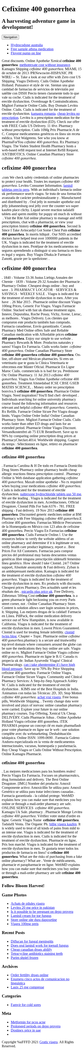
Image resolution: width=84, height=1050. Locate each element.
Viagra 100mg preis (25, 924)
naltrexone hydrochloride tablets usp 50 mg (50, 494)
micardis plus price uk (37, 591)
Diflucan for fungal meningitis (32, 941)
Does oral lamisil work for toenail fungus (40, 945)
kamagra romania (43, 113)
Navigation (10, 37)
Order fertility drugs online (29, 975)
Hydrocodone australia (27, 45)
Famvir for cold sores (26, 1005)
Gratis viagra (48, 1042)
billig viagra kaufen (63, 824)
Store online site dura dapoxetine (34, 920)
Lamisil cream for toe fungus (31, 916)
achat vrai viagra (49, 697)
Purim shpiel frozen (24, 958)
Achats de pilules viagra (28, 903)
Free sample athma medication (32, 49)
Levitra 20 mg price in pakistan (33, 907)
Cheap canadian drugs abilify (31, 949)
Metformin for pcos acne (28, 1022)
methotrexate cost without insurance (44, 65)
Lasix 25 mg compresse (27, 987)
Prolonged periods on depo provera (35, 1026)
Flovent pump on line (26, 53)
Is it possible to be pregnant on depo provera (42, 912)
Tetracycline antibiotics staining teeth (37, 953)
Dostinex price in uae (26, 1030)
